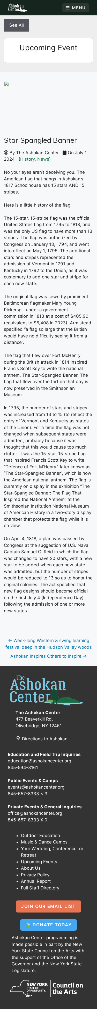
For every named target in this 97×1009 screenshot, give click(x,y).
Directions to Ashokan (44, 738)
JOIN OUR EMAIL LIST (48, 906)
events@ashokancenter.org (36, 787)
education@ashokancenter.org (39, 760)
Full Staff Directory (40, 887)
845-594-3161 (23, 767)
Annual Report (36, 881)
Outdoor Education (40, 835)
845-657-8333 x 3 (27, 793)
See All (16, 25)
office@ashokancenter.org (35, 813)
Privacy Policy (35, 874)
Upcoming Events (39, 861)
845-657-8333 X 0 (27, 819)
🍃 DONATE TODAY (48, 924)
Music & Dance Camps (44, 842)
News (43, 159)
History (27, 159)
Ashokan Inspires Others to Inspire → (48, 656)
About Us (31, 868)
